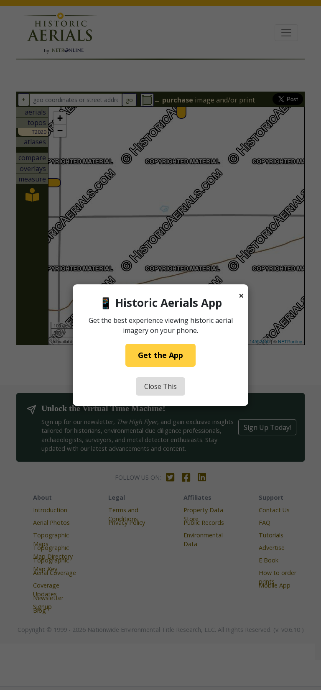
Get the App (160, 355)
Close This (160, 386)
